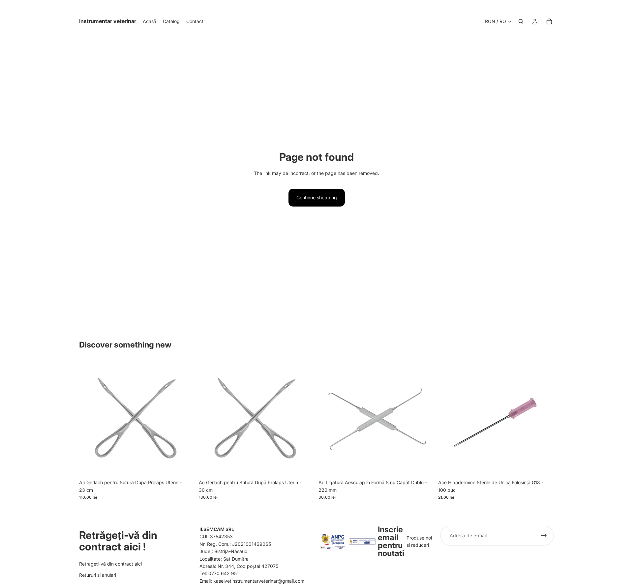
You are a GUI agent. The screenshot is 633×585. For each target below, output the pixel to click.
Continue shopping (316, 197)
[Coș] (549, 21)
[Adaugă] (185, 466)
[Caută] (521, 21)
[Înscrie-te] (544, 536)
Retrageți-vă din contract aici (110, 563)
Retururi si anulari (97, 575)
